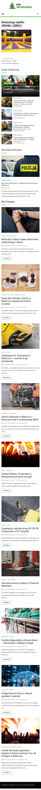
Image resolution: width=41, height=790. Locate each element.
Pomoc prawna (11, 579)
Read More (6, 258)
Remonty (22, 294)
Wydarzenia (13, 413)
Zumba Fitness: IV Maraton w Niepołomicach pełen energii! (16, 475)
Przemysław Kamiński (9, 245)
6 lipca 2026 (18, 106)
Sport (19, 747)
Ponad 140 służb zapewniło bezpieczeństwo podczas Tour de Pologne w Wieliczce (18, 753)
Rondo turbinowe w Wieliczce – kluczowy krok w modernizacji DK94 (19, 418)
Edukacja (4, 294)
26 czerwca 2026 (20, 118)
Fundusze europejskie (13, 294)
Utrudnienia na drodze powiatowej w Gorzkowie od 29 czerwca (26, 114)
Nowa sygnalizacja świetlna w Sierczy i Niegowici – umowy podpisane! (24, 139)
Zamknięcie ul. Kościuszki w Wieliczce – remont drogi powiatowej (15, 358)
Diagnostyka (4, 636)
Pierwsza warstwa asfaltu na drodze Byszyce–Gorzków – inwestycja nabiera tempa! (24, 102)
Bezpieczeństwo (6, 747)
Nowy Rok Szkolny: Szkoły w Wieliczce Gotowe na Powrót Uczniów (16, 301)
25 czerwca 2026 (20, 130)
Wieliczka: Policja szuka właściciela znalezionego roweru (19, 241)
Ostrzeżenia (4, 690)
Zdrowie (11, 636)
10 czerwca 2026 (20, 143)
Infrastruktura (5, 413)
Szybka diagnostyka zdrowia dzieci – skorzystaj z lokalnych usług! (19, 641)
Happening (14, 747)
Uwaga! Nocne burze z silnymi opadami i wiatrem (16, 695)
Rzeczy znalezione (11, 236)
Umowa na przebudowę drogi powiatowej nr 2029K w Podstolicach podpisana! (24, 127)
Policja (3, 236)
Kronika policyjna (6, 180)
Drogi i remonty (8, 83)
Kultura (3, 470)
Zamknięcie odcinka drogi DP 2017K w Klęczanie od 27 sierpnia (20, 530)
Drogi (2, 352)
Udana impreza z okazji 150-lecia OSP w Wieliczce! (10, 62)
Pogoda (11, 690)
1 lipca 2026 (6, 188)
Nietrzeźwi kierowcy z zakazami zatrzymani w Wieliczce (19, 184)
